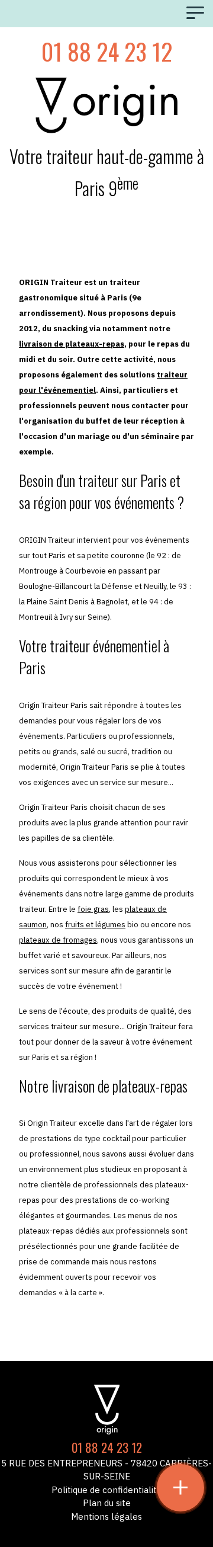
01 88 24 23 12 (106, 51)
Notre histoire (106, 1323)
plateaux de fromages (58, 940)
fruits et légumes (95, 925)
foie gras (93, 909)
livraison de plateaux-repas (71, 344)
